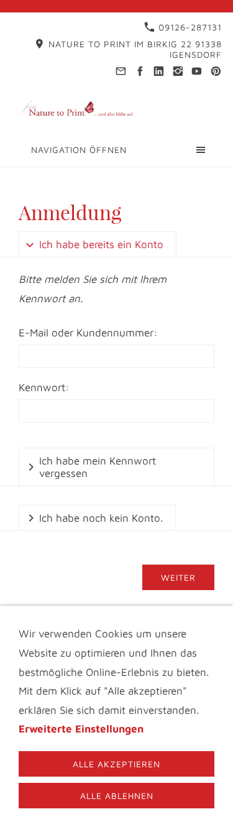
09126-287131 (188, 27)
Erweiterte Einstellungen (81, 729)
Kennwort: (44, 387)
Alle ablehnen (116, 795)
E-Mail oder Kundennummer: (88, 332)
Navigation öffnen (79, 149)
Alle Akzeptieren (116, 764)
